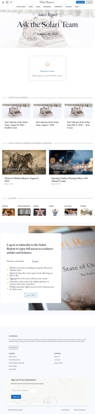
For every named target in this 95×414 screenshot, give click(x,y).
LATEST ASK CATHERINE (18, 97)
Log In (89, 2)
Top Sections (20, 7)
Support (69, 7)
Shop (77, 7)
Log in (35, 261)
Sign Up (16, 396)
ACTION (68, 206)
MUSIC (36, 206)
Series (31, 7)
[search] (4, 2)
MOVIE (5, 206)
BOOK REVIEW (24, 206)
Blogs (38, 7)
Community (58, 7)
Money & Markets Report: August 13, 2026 (22, 179)
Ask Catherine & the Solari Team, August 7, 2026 (47, 123)
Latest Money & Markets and (21, 143)
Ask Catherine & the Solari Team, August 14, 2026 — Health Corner (16, 125)
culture (12, 198)
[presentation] (16, 111)
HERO (51, 206)
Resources (47, 7)
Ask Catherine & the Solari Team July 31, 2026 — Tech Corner (78, 125)
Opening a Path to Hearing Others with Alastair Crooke (69, 179)
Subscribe (80, 2)
